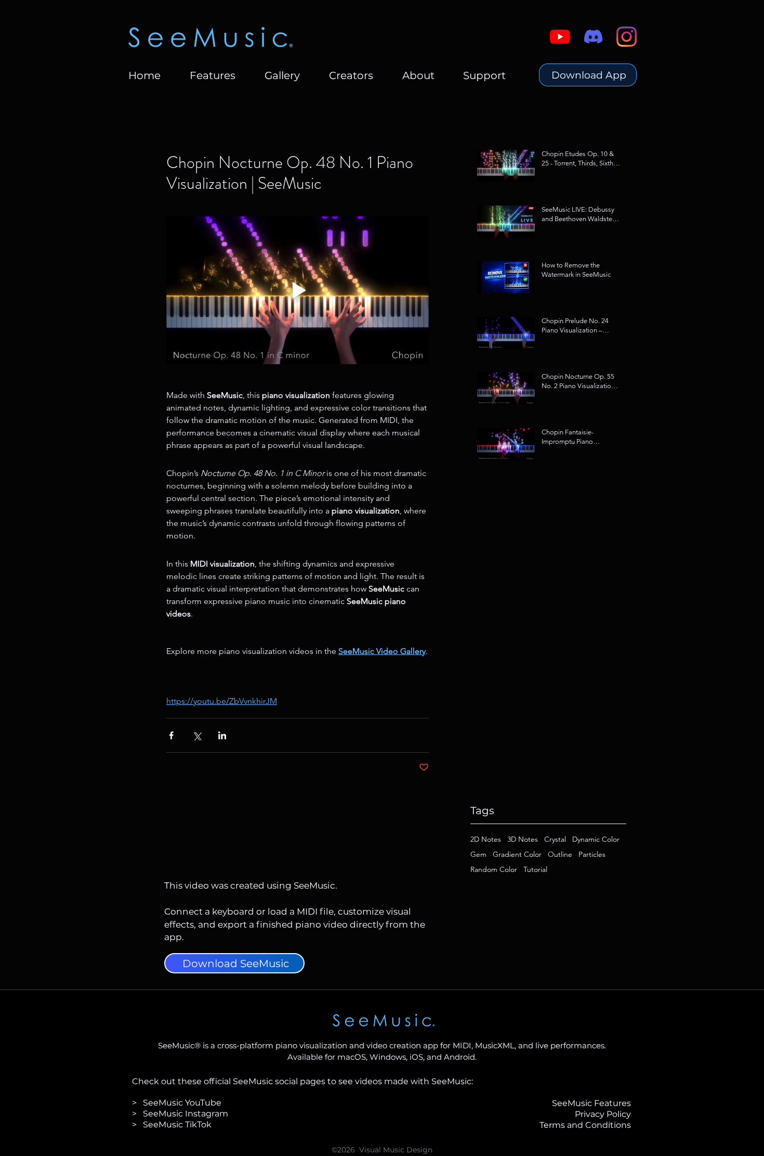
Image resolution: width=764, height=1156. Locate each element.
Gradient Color (517, 854)
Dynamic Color (596, 839)
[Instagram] (626, 37)
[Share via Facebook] (171, 735)
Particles (591, 854)
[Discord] (593, 37)
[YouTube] (560, 37)
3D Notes (522, 839)
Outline (560, 854)
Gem (478, 854)
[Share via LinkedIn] (222, 735)
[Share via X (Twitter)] (197, 735)
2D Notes (485, 839)
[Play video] (297, 290)
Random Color (493, 869)
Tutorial (535, 869)
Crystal (555, 839)
